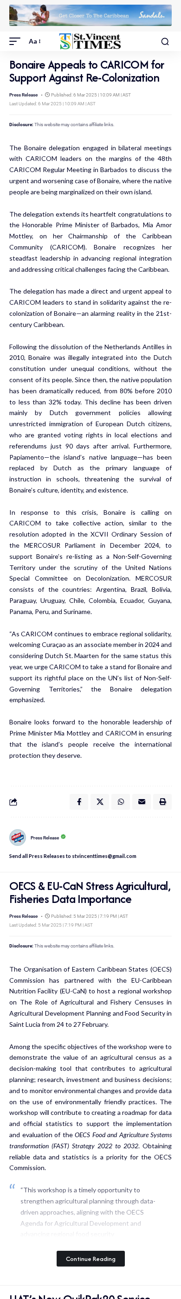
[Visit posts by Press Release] (17, 837)
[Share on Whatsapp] (120, 802)
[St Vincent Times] (90, 41)
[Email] (141, 802)
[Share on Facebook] (79, 802)
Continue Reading (91, 1258)
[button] (17, 41)
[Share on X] (99, 802)
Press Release (23, 94)
